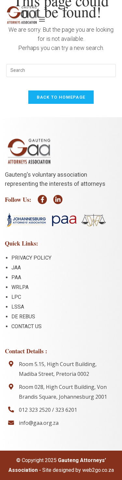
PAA (16, 277)
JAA (16, 267)
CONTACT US (26, 326)
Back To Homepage (61, 97)
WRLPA (20, 287)
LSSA (17, 307)
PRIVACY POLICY (31, 258)
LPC (16, 297)
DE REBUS (23, 316)
